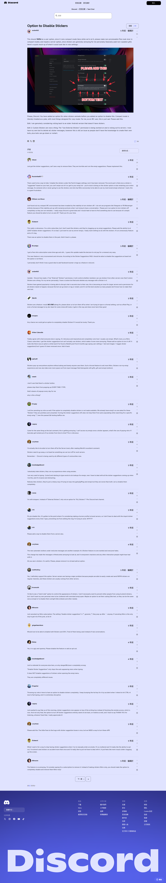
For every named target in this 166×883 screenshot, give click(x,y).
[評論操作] (137, 169)
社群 (123, 821)
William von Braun (38, 199)
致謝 (145, 818)
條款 (145, 804)
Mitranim (35, 607)
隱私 (145, 808)
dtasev (34, 160)
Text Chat (90, 9)
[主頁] (11, 3)
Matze (34, 642)
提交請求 (86, 3)
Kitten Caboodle (37, 332)
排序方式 (125, 151)
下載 (79, 804)
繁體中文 (9, 810)
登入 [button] (153, 3)
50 (138, 141)
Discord (74, 9)
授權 (145, 821)
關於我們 (103, 804)
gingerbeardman (37, 625)
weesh (34, 376)
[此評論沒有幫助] (137, 165)
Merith (34, 298)
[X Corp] (31, 141)
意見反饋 (78, 3)
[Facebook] (28, 141)
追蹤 (130, 26)
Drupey (34, 404)
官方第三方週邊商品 (129, 831)
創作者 (124, 818)
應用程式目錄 (82, 814)
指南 (145, 814)
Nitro (80, 808)
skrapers (35, 316)
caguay (34, 424)
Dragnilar (35, 686)
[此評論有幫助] (137, 159)
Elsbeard (35, 222)
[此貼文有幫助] (137, 31)
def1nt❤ (35, 359)
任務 (123, 828)
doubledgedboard (38, 465)
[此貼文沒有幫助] (137, 37)
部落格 (124, 811)
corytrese (35, 442)
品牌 (101, 811)
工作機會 (103, 808)
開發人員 (125, 824)
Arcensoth (35, 587)
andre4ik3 (35, 30)
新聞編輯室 (104, 814)
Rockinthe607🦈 (37, 176)
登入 (30, 785)
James (34, 493)
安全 (123, 808)
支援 (123, 804)
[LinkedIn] (34, 141)
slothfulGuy (36, 570)
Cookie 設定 (148, 811)
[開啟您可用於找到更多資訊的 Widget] (159, 879)
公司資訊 (147, 824)
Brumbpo (35, 246)
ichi (33, 510)
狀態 (79, 811)
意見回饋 (125, 814)
